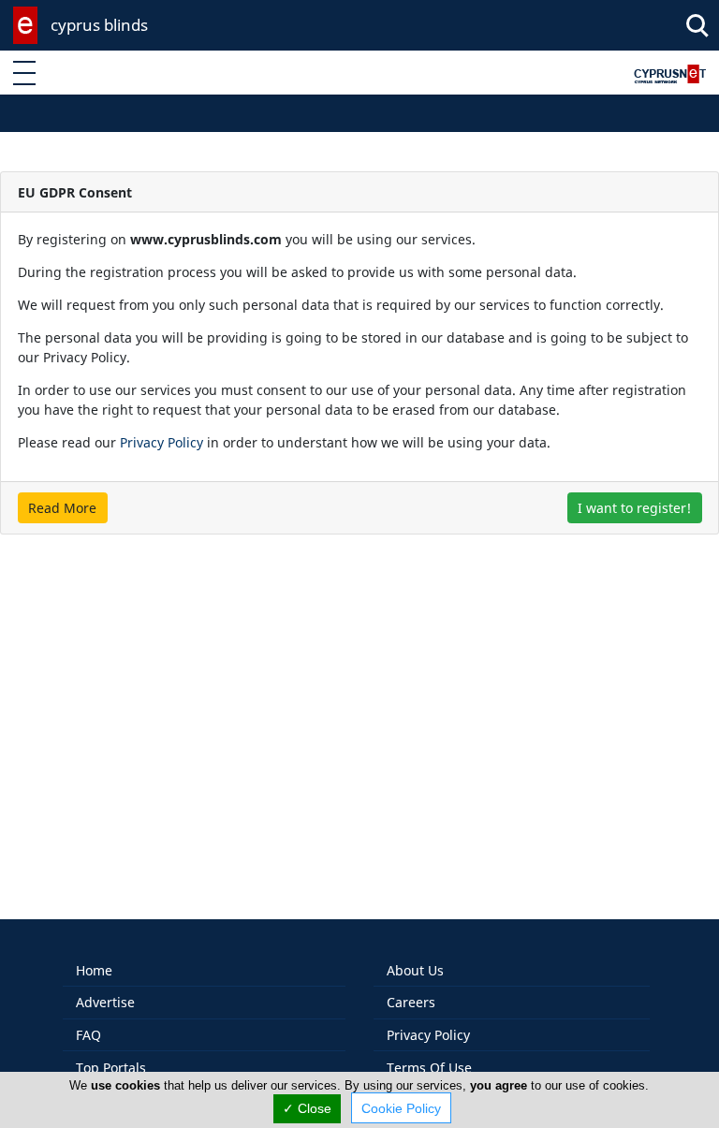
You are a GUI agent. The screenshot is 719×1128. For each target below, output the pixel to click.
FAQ (88, 1035)
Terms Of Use (429, 1068)
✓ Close (307, 1108)
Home (94, 970)
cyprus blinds (99, 25)
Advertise (105, 1002)
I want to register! (634, 508)
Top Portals (111, 1068)
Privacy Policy (161, 442)
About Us (415, 970)
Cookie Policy (401, 1108)
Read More (62, 508)
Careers (411, 1002)
